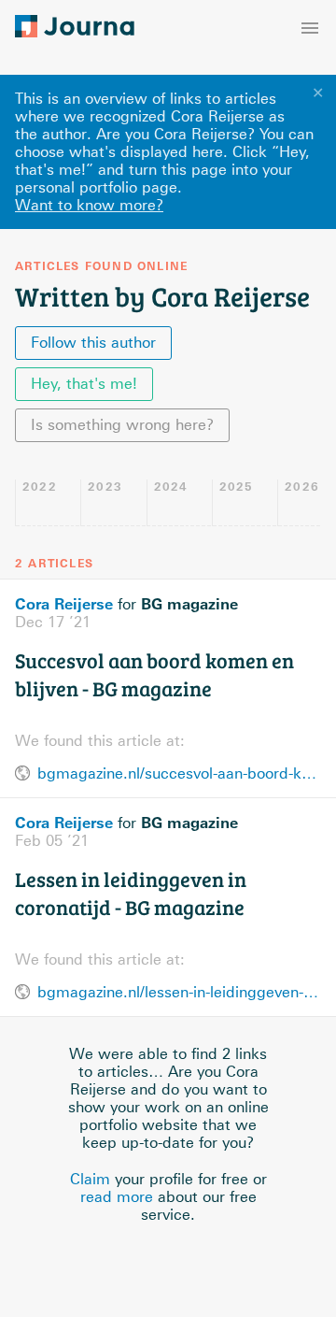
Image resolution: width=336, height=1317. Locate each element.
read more (116, 1197)
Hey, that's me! (84, 384)
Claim (90, 1179)
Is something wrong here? (122, 425)
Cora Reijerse (64, 603)
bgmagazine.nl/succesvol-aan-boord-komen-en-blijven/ (179, 773)
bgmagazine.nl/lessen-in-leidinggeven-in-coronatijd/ (179, 992)
